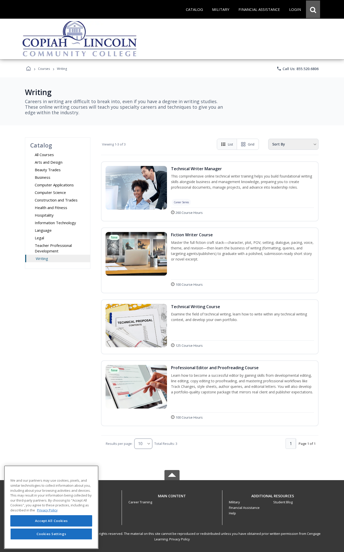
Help (232, 513)
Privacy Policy (179, 539)
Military (234, 502)
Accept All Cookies (51, 521)
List (230, 144)
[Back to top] (172, 498)
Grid (251, 144)
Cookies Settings (51, 534)
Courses (44, 69)
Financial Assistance (244, 507)
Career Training (140, 502)
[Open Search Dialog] (313, 9)
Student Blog (283, 502)
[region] (51, 507)
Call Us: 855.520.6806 (298, 68)
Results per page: (119, 443)
